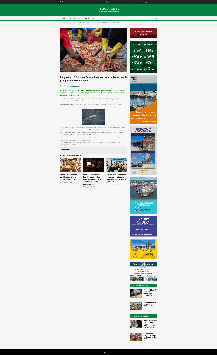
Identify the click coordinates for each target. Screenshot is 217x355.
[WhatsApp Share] (70, 86)
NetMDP (154, 352)
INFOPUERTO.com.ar (109, 9)
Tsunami (86, 18)
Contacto (95, 18)
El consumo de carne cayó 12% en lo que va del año (150, 336)
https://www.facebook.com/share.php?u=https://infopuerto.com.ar (60, 1)
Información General (139, 285)
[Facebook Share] (61, 86)
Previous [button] (62, 174)
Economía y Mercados (139, 316)
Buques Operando (74, 18)
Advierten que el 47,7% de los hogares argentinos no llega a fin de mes (150, 325)
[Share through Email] (78, 86)
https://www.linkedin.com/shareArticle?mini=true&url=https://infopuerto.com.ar (64, 1)
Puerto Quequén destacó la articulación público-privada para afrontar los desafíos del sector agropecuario (92, 179)
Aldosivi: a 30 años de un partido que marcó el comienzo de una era (69, 177)
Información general (76, 74)
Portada (84, 74)
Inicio (63, 18)
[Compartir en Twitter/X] (65, 86)
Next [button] (125, 174)
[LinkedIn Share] (74, 86)
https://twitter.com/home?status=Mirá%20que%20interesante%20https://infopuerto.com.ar (62, 1)
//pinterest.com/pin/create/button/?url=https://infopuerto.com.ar (66, 1)
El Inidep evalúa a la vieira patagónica (150, 304)
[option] (70, 170)
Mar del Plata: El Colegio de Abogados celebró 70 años (150, 292)
